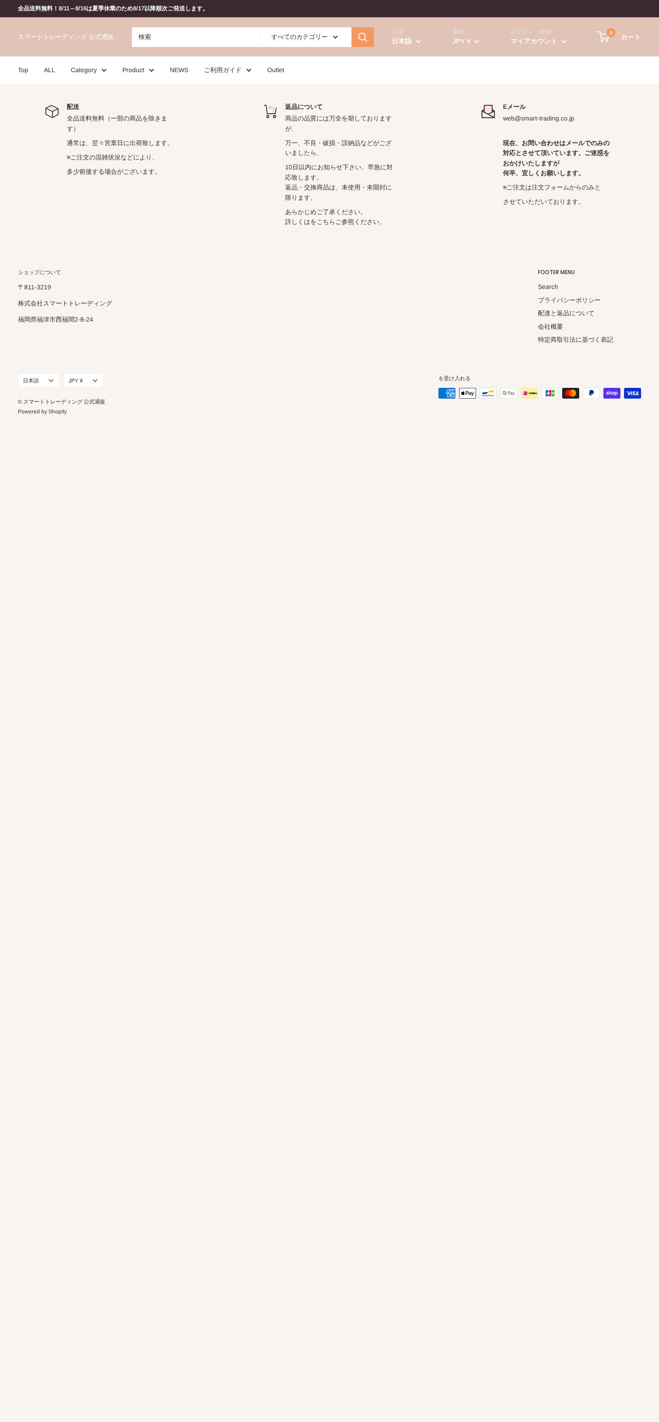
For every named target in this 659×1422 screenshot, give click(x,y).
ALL (49, 69)
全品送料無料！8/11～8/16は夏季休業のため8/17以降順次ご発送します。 (113, 8)
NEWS (179, 69)
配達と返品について (566, 313)
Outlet (275, 69)
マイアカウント (535, 41)
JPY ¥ (76, 381)
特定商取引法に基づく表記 (575, 339)
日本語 (31, 381)
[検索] (362, 37)
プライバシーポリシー (569, 300)
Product (133, 69)
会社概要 (550, 326)
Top (23, 69)
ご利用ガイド (223, 69)
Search (548, 286)
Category (84, 69)
